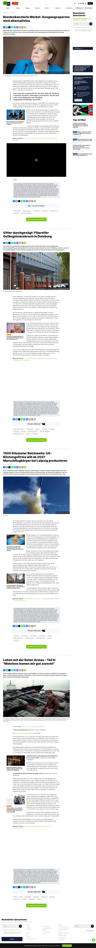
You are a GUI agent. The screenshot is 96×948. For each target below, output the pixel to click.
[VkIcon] (81, 3)
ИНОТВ (28, 932)
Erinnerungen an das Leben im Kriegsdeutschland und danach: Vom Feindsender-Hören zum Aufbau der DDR (15, 810)
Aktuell (7, 8)
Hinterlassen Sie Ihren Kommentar (36, 219)
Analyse (18, 8)
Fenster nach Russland (31, 938)
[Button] (90, 23)
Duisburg (44, 429)
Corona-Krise (36, 210)
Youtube (12, 939)
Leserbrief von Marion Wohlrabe (24, 733)
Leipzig (49, 635)
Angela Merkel (17, 210)
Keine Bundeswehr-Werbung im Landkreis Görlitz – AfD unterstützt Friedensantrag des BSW (16, 587)
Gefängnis (52, 429)
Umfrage (37, 8)
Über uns (60, 931)
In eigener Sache (62, 937)
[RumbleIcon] (83, 3)
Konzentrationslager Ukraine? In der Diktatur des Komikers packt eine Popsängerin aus (15, 338)
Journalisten (69, 8)
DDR (21, 896)
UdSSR (39, 899)
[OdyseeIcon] (86, 3)
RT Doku (44, 934)
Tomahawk (16, 640)
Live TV (15, 3)
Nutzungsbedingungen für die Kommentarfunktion (63, 934)
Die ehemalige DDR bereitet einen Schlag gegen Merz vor (82, 154)
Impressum (60, 924)
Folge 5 (42, 726)
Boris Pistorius (25, 635)
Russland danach (46, 926)
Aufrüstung (16, 635)
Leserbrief (52, 896)
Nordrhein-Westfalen (44, 431)
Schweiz (80, 8)
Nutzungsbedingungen (63, 928)
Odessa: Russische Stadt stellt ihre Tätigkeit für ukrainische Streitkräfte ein (82, 133)
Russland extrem (46, 931)
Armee (15, 896)
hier (48, 945)
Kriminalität (16, 431)
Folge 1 (24, 726)
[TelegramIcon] (78, 3)
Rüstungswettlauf (40, 638)
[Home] (6, 3)
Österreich (89, 8)
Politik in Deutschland (26, 213)
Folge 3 (33, 726)
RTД (27, 934)
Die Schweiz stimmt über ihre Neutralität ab (82, 78)
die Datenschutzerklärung (86, 27)
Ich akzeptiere (83, 27)
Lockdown (16, 213)
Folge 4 (37, 726)
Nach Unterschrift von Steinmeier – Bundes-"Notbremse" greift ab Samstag (16, 123)
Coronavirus (45, 210)
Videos (46, 8)
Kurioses (23, 431)
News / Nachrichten (33, 431)
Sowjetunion (32, 899)
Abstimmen (78, 100)
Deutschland (53, 210)
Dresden (37, 429)
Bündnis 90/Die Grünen (19, 429)
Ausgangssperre (26, 210)
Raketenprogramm (30, 638)
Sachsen (28, 433)
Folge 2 (28, 726)
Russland (24, 899)
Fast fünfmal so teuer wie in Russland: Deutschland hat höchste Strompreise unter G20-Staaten (15, 548)
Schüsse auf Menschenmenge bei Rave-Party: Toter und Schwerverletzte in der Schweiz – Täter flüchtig (81, 147)
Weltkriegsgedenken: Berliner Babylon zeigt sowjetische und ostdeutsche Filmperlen (14, 769)
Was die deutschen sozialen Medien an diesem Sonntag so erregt (82, 140)
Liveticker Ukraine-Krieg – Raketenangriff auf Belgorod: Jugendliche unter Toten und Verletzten (80, 125)
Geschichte (35, 896)
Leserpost (57, 8)
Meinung (27, 8)
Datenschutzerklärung (63, 926)
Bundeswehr (33, 635)
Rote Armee (16, 899)
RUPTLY (28, 936)
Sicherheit (35, 433)
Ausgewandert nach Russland (46, 929)
